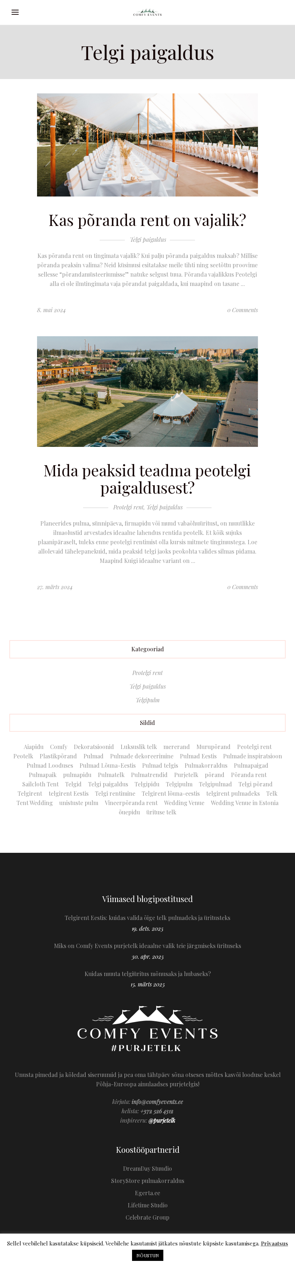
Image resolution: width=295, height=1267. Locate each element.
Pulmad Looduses (50, 765)
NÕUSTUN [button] (147, 1255)
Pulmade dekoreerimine (141, 756)
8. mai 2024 (51, 310)
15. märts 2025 (148, 984)
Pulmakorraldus (206, 765)
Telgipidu (147, 784)
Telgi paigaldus (148, 239)
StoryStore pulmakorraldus (147, 1180)
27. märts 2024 (55, 587)
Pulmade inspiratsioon (252, 756)
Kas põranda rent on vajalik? (147, 219)
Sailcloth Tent (40, 784)
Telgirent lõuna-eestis (171, 793)
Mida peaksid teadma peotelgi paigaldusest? (147, 478)
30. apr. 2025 (148, 956)
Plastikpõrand (58, 756)
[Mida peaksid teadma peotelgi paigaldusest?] (147, 391)
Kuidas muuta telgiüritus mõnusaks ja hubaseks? (148, 973)
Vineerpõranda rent (131, 802)
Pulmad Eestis (198, 756)
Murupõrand (213, 746)
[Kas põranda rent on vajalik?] (147, 144)
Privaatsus (274, 1243)
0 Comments (242, 310)
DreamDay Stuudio (147, 1168)
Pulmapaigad (251, 765)
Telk (271, 793)
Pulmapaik (42, 774)
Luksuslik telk (139, 746)
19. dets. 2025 (147, 928)
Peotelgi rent (128, 507)
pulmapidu (77, 774)
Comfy (58, 746)
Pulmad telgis (160, 765)
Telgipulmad (215, 784)
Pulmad (93, 756)
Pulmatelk (111, 774)
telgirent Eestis (68, 793)
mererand (176, 746)
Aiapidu (34, 746)
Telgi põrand (256, 784)
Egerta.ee (147, 1193)
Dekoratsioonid (94, 746)
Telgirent (30, 793)
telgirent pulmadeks (233, 793)
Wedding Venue (184, 802)
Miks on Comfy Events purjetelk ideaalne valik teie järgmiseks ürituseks (147, 945)
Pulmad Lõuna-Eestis (108, 765)
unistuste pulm (78, 802)
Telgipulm (148, 700)
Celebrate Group (147, 1217)
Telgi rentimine (115, 793)
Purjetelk (186, 774)
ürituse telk (161, 812)
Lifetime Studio (148, 1205)
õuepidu (129, 812)
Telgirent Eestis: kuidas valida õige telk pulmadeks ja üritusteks (147, 917)
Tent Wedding (35, 802)
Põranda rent (249, 774)
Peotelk (23, 756)
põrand (214, 774)
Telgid (73, 784)
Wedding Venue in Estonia (244, 802)
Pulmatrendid (149, 774)
